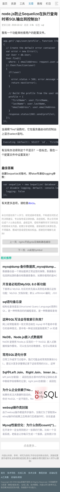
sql (42, 25)
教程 (39, 3)
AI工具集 (5, 477)
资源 (13, 3)
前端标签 (53, 473)
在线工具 (22, 473)
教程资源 (43, 473)
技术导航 (11, 473)
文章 (31, 3)
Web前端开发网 (23, 482)
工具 (22, 3)
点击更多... (30, 445)
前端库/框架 (16, 477)
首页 (4, 3)
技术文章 (32, 473)
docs (31, 203)
